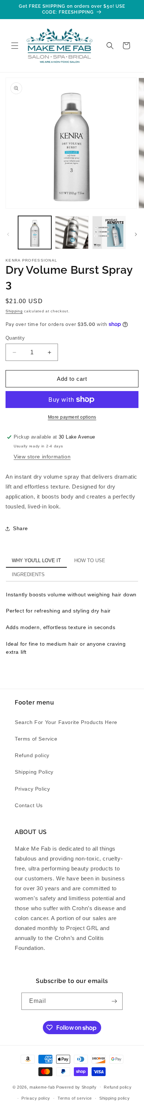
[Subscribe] (114, 1001)
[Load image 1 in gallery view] (34, 232)
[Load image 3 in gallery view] (109, 232)
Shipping (14, 311)
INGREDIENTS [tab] (28, 574)
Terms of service (75, 1098)
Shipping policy (114, 1098)
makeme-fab (42, 1087)
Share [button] (20, 528)
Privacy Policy (32, 789)
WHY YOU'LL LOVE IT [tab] (36, 560)
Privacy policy (35, 1098)
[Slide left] (8, 234)
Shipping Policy (34, 772)
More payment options (72, 417)
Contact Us (29, 805)
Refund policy (32, 755)
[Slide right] (136, 234)
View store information (42, 457)
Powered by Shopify (76, 1087)
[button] (15, 46)
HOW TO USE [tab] (89, 560)
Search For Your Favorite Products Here (66, 722)
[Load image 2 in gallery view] (71, 232)
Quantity (15, 338)
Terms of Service (36, 739)
